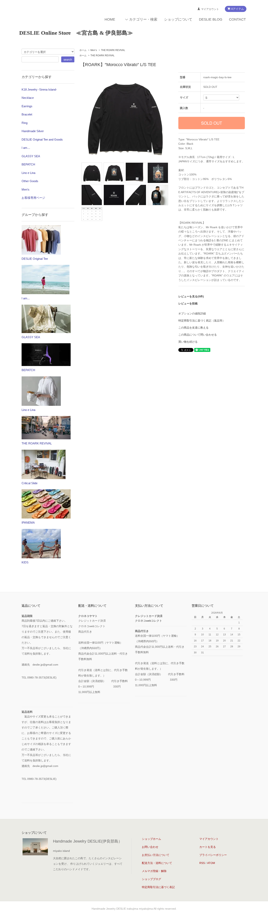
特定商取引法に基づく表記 (158, 887)
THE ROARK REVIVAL (113, 50)
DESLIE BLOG (210, 19)
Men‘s (93, 50)
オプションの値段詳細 (192, 313)
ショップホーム (151, 838)
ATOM (211, 863)
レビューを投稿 (188, 303)
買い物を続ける (188, 341)
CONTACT (237, 19)
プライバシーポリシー (213, 854)
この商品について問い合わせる (197, 334)
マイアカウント (210, 9)
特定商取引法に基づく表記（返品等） (201, 320)
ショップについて (178, 19)
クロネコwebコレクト (148, 620)
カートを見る (207, 846)
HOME (110, 19)
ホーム (83, 50)
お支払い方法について (155, 854)
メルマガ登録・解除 (154, 871)
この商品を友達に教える (193, 327)
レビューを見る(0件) (191, 296)
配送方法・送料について (157, 863)
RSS (202, 863)
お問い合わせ (150, 846)
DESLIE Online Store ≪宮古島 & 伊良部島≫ (76, 33)
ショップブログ (151, 879)
